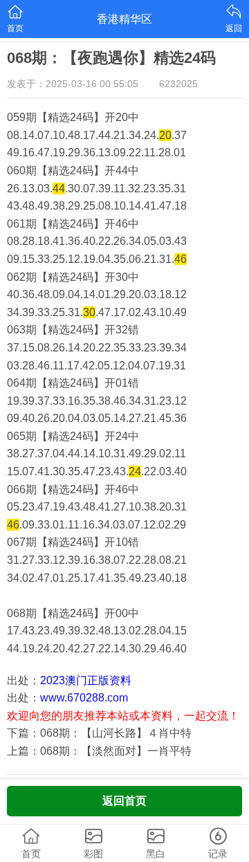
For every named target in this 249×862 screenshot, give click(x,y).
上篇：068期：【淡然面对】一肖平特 (99, 751)
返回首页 (124, 801)
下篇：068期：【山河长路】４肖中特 (99, 733)
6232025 (178, 83)
